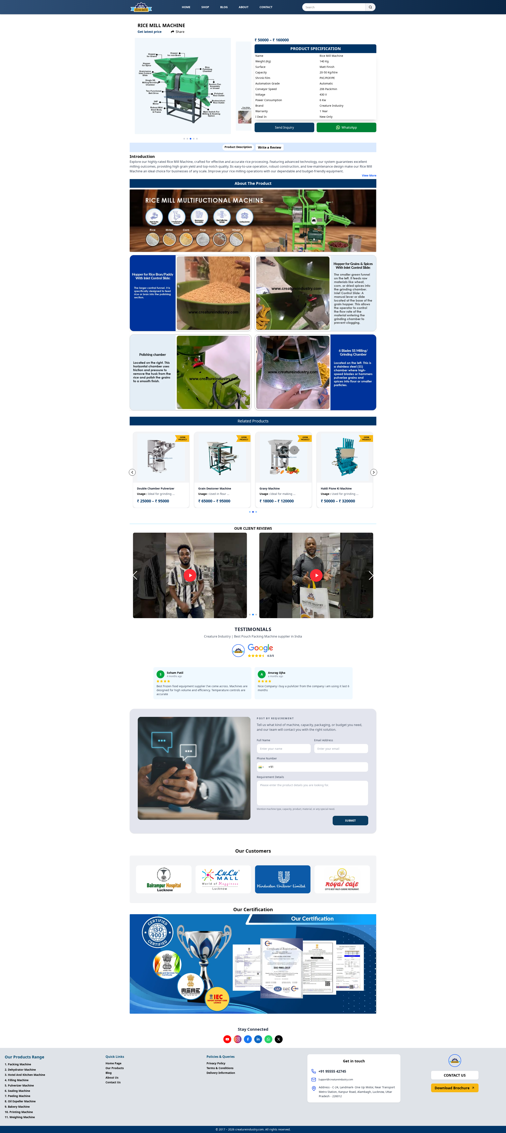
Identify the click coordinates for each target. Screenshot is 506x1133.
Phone (264, 530)
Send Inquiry (288, 611)
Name (263, 511)
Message (265, 568)
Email (263, 549)
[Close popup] (322, 510)
